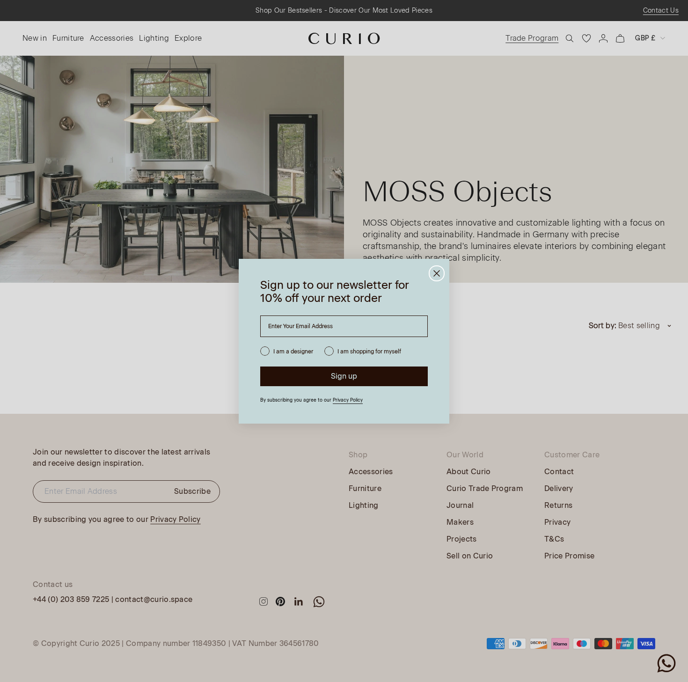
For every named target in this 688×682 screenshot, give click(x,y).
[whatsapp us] (666, 663)
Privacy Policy (348, 400)
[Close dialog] (437, 273)
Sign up (344, 376)
